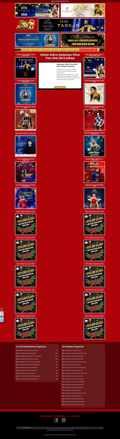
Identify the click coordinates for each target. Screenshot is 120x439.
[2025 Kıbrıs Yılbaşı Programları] (94, 224)
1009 (56, 359)
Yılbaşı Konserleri (45, 50)
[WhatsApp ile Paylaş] (1, 313)
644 (56, 379)
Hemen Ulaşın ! (60, 87)
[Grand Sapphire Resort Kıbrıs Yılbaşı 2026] (37, 40)
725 (56, 367)
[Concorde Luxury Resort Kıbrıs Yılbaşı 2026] (71, 25)
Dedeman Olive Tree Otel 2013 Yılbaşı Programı (67, 65)
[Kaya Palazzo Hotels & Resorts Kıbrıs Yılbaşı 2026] (37, 10)
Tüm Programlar (26, 50)
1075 (56, 353)
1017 (56, 356)
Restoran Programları (73, 50)
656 (56, 376)
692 (56, 370)
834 (56, 364)
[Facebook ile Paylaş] (1, 316)
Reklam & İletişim (92, 50)
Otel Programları (35, 50)
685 (56, 373)
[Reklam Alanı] (83, 40)
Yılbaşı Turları (63, 50)
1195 (56, 350)
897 (56, 361)
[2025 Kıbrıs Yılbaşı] (25, 224)
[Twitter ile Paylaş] (1, 320)
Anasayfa (18, 50)
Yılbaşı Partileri (54, 50)
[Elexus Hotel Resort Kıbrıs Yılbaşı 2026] (83, 10)
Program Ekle (83, 50)
